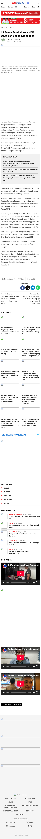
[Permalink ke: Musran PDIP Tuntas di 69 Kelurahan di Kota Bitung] (10, 343)
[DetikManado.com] (20, 3)
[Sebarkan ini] (22, 287)
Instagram (12, 826)
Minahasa (12, 514)
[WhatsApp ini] (38, 287)
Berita (11, 523)
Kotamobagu (9, 500)
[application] (20, 574)
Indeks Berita (10, 799)
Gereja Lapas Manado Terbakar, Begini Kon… (24, 526)
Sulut (6, 488)
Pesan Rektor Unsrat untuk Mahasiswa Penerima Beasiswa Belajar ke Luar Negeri (10, 298)
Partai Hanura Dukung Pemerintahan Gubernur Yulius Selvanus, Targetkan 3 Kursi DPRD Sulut (10, 423)
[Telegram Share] (33, 287)
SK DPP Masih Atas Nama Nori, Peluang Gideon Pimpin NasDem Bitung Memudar (31, 331)
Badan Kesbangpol (8, 279)
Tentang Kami (30, 799)
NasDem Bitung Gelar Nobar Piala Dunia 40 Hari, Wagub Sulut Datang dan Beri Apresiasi (30, 399)
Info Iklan (30, 811)
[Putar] (4, 582)
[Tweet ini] (27, 287)
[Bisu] (33, 582)
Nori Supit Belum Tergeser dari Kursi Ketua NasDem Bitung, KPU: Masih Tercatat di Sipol (30, 375)
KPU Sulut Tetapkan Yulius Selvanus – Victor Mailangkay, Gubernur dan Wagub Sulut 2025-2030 (19, 177)
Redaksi (10, 802)
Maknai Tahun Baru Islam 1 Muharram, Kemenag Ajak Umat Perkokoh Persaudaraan (31, 298)
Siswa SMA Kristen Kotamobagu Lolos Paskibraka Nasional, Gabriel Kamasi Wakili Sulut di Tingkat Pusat (18, 163)
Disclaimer (20, 814)
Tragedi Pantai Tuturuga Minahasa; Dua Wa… (24, 517)
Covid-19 (7, 496)
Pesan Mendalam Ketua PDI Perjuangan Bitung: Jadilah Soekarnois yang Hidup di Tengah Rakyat (31, 353)
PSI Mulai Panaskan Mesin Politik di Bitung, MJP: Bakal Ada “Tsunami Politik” (9, 398)
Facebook (12, 823)
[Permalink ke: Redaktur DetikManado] (3, 40)
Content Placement (10, 811)
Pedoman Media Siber (30, 805)
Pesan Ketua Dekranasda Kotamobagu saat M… (24, 544)
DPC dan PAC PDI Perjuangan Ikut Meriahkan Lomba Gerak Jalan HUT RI (10, 331)
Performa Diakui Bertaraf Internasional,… (19, 552)
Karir (30, 802)
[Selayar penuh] (37, 582)
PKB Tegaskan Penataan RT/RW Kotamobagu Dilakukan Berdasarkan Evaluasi (10, 374)
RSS (31, 826)
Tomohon (18, 514)
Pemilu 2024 (31, 279)
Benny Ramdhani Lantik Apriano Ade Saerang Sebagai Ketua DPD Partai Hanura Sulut (30, 422)
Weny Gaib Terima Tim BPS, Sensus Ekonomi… (22, 535)
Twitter (31, 823)
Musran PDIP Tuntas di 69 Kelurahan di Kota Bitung (9, 352)
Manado (7, 492)
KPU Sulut (21, 279)
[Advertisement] (20, 98)
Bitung (7, 504)
